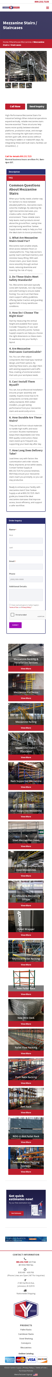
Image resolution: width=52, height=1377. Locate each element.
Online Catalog (26, 1353)
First (11, 535)
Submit (15, 625)
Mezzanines (26, 1347)
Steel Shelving (26, 1338)
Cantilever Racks (26, 1334)
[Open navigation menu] (47, 7)
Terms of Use (13, 607)
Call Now (15, 106)
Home (5, 42)
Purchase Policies (26, 1371)
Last (11, 547)
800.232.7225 (42, 1)
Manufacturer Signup (23, 1374)
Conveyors (26, 1343)
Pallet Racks (26, 1329)
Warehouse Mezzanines (21, 42)
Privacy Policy (26, 607)
